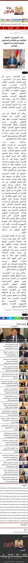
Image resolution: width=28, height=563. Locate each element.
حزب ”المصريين (8, 309)
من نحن (25, 536)
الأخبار (17, 28)
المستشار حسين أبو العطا (19, 309)
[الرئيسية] (24, 28)
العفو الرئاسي (24, 311)
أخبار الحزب (23, 31)
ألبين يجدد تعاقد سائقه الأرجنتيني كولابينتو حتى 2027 (12, 496)
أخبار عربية (10, 28)
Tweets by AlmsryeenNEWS (21, 532)
